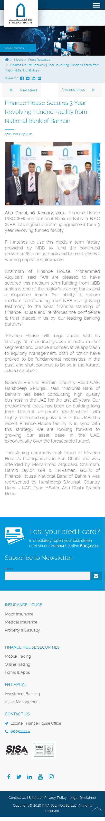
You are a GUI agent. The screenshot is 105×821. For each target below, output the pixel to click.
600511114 (89, 546)
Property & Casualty (22, 630)
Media (18, 59)
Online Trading (17, 664)
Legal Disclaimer (82, 798)
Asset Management (22, 702)
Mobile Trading (18, 656)
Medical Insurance (21, 622)
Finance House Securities (32, 647)
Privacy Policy (55, 798)
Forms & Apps (17, 672)
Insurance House (23, 605)
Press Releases (39, 59)
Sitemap (35, 798)
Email (9, 569)
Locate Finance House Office (35, 723)
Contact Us (17, 798)
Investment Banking (22, 694)
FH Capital (16, 684)
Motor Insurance (19, 614)
